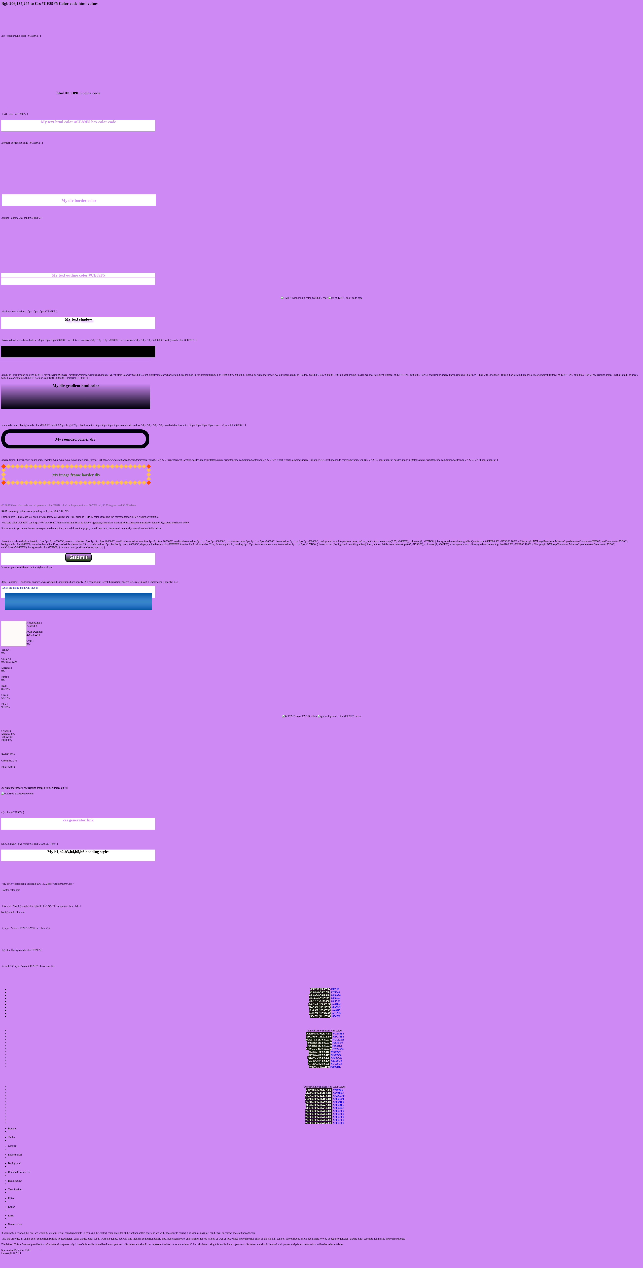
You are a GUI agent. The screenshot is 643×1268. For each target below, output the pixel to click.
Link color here (9, 972)
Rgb (44, 1250)
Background (14, 1166)
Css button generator (64, 567)
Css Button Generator (19, 1131)
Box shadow (14, 1183)
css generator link (78, 820)
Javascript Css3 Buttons (20, 1209)
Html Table (14, 1140)
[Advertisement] (321, 63)
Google (35, 1250)
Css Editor (13, 1201)
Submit (78, 557)
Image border (15, 1157)
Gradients (13, 1148)
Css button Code (29, 1253)
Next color (13, 1227)
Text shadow (15, 1192)
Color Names (15, 1218)
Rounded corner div (18, 1175)
